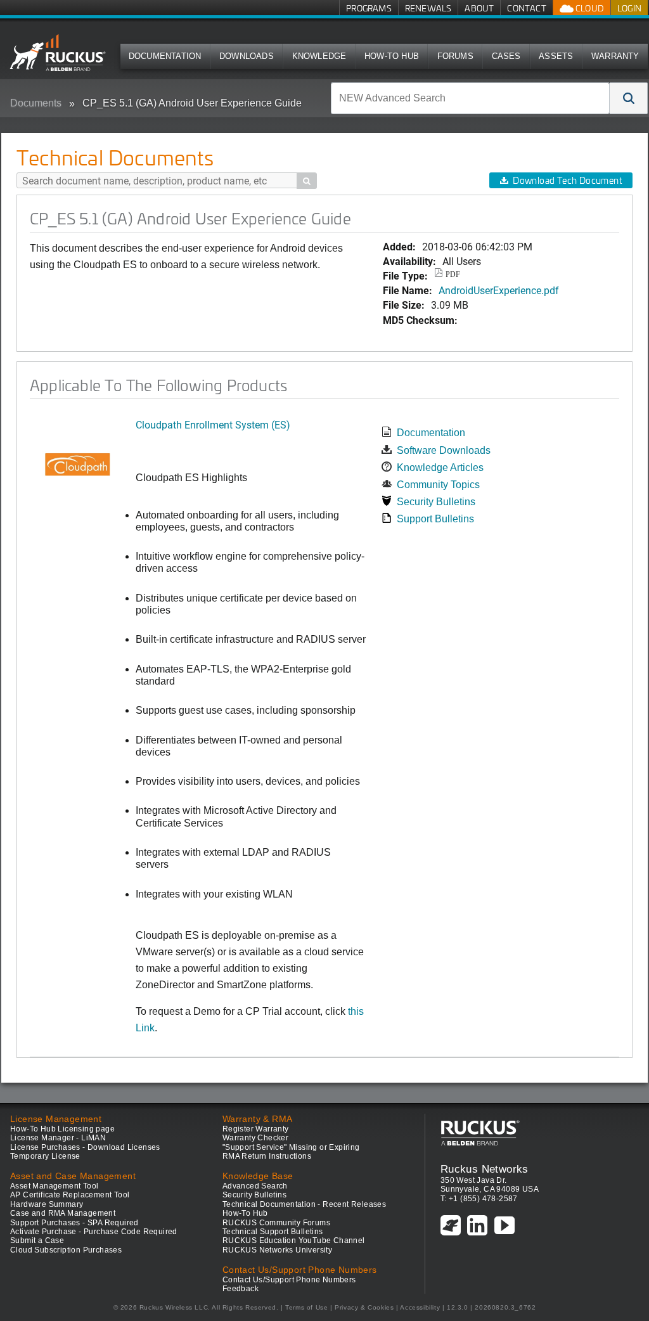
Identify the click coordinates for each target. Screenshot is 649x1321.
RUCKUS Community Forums (276, 1222)
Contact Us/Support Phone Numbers (289, 1279)
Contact (526, 8)
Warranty (615, 56)
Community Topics (438, 484)
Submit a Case (37, 1240)
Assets (556, 56)
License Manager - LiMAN (58, 1137)
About (479, 8)
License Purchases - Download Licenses (85, 1147)
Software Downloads (444, 450)
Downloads (246, 56)
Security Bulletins (436, 501)
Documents (35, 103)
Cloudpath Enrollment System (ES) (213, 424)
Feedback (240, 1288)
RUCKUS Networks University (277, 1250)
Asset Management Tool (54, 1186)
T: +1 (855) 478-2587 (479, 1198)
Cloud (589, 8)
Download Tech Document (567, 180)
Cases (506, 56)
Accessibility (420, 1307)
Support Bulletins (435, 518)
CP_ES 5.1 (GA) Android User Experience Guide (192, 103)
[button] (629, 98)
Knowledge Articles (440, 467)
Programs (369, 8)
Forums (455, 56)
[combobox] (470, 98)
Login (629, 8)
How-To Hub (391, 56)
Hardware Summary (46, 1204)
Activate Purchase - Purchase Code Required (93, 1231)
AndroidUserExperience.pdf (499, 290)
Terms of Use (306, 1307)
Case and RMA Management (62, 1213)
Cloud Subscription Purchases (66, 1250)
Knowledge (319, 56)
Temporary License (45, 1156)
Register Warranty (255, 1128)
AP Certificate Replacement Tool (69, 1194)
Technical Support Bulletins (272, 1231)
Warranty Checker (255, 1137)
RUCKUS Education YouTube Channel (293, 1240)
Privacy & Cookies (364, 1307)
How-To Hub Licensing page (62, 1128)
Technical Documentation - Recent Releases (304, 1204)
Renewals (428, 8)
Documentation (165, 56)
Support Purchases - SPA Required (74, 1222)
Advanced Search (255, 1186)
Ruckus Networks (484, 1169)
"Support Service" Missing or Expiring (291, 1147)
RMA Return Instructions (266, 1156)
